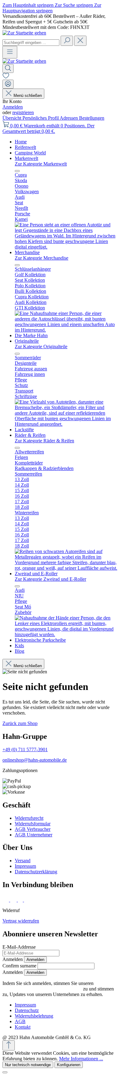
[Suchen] (67, 41)
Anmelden (12, 107)
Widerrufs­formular (32, 823)
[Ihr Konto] (8, 84)
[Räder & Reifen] (66, 568)
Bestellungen (91, 118)
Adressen (69, 118)
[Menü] (9, 52)
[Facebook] (6, 900)
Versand (22, 860)
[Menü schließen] (17, 171)
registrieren (23, 112)
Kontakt (22, 1027)
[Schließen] (4, 1072)
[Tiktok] (21, 900)
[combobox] (30, 42)
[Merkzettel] (5, 76)
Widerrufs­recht (29, 818)
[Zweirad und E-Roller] (66, 634)
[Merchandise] (66, 330)
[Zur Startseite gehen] (24, 32)
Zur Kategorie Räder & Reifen (44, 440)
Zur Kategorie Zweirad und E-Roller (50, 579)
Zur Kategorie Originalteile (41, 346)
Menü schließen (28, 95)
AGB (20, 1021)
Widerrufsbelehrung (34, 1015)
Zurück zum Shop (20, 723)
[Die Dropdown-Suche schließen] (80, 41)
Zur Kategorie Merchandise (41, 258)
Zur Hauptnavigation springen (51, 7)
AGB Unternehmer (33, 834)
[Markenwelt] (66, 246)
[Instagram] (14, 900)
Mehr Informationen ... (81, 1058)
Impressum (25, 866)
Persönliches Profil (41, 118)
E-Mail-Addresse (19, 947)
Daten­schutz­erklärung (36, 871)
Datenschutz (27, 1010)
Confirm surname (19, 965)
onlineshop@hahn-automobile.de (34, 760)
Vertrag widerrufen (20, 920)
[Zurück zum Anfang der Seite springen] (8, 1045)
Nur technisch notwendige (28, 1064)
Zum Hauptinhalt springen (28, 5)
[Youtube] (28, 900)
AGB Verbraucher (32, 829)
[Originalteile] (66, 424)
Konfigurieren (68, 1064)
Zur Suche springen (74, 5)
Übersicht (12, 118)
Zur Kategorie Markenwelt (41, 163)
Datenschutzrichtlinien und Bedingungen (42, 988)
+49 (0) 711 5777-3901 (25, 749)
